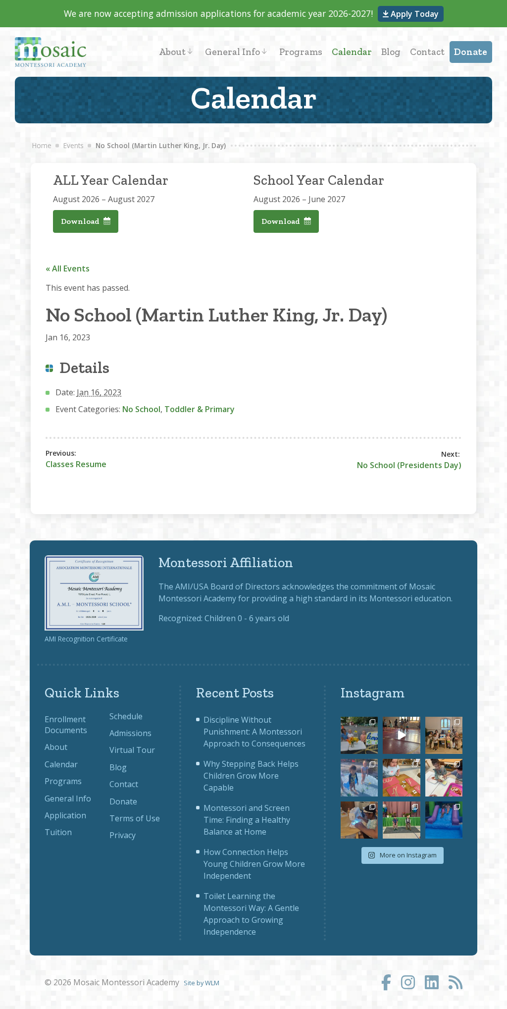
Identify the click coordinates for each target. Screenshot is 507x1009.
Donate (470, 51)
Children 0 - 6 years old (246, 618)
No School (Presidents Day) (409, 465)
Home (41, 145)
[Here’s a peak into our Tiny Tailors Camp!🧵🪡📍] (359, 820)
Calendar (352, 51)
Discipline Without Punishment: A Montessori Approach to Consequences (254, 731)
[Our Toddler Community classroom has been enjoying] (443, 777)
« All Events (68, 268)
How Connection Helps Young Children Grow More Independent (254, 864)
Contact (427, 51)
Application (65, 815)
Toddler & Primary (199, 409)
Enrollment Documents (66, 725)
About (172, 51)
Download (81, 221)
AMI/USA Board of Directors (227, 586)
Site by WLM (201, 982)
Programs (300, 51)
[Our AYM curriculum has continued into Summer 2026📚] (401, 777)
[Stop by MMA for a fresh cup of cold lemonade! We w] (359, 735)
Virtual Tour (132, 749)
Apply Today (414, 13)
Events (73, 145)
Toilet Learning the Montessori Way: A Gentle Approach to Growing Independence (251, 914)
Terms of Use (134, 818)
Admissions (130, 733)
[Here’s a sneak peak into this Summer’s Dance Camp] (401, 735)
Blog (391, 51)
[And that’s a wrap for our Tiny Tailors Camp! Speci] (443, 735)
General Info (232, 51)
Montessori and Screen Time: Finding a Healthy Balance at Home (246, 819)
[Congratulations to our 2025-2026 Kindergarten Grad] (401, 820)
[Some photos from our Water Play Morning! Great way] (359, 777)
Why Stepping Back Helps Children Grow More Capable (251, 775)
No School (141, 409)
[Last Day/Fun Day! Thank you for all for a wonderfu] (443, 820)
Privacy (122, 835)
